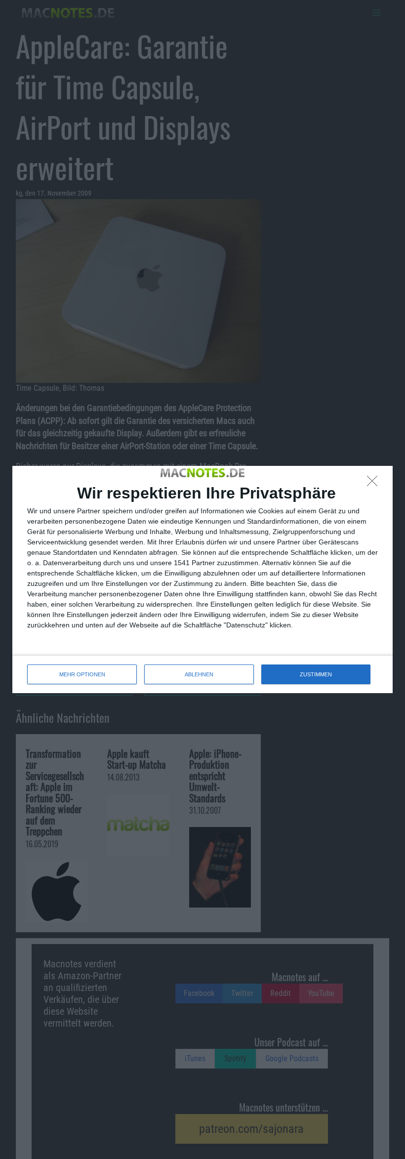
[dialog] (202, 579)
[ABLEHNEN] (375, 484)
